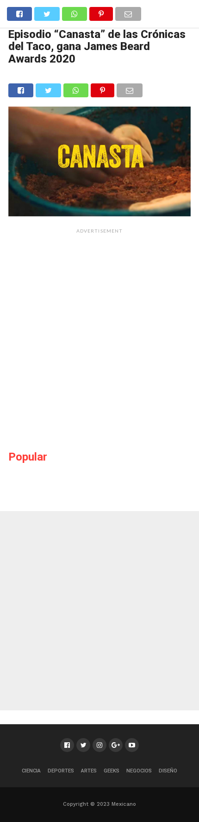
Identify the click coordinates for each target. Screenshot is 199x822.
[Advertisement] (99, 337)
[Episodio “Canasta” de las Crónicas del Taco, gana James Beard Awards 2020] (99, 213)
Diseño (168, 771)
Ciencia (31, 771)
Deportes (61, 771)
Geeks (111, 771)
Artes (89, 771)
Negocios (139, 771)
